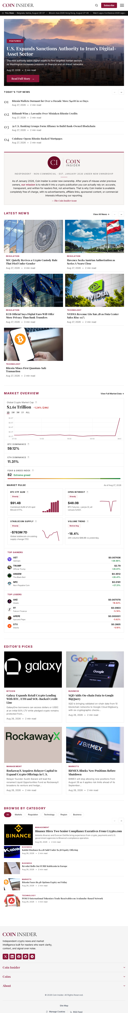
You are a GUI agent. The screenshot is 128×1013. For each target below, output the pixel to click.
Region (63, 814)
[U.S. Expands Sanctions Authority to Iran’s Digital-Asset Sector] (64, 52)
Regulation (33, 814)
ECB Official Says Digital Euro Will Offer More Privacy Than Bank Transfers (30, 315)
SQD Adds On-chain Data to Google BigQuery (91, 697)
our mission (28, 184)
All (7, 814)
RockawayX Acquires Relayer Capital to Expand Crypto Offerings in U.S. (31, 772)
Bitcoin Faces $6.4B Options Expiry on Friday (44, 882)
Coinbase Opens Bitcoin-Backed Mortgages (37, 138)
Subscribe (109, 5)
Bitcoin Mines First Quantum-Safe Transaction (26, 369)
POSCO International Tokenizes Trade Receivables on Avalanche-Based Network (62, 898)
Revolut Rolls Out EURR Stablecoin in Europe (44, 866)
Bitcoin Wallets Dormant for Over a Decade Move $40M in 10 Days (50, 101)
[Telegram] (32, 956)
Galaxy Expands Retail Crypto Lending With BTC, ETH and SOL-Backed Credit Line (32, 698)
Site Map (64, 1005)
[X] (5, 956)
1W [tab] (13, 412)
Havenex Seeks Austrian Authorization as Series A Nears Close (91, 261)
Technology (49, 814)
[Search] (97, 5)
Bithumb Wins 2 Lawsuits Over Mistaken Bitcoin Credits (45, 113)
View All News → (101, 214)
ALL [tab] (28, 412)
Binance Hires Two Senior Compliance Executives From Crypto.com (78, 831)
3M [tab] (17, 412)
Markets (18, 814)
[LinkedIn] (12, 956)
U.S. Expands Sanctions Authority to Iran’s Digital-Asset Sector (61, 51)
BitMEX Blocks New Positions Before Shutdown (92, 772)
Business (77, 814)
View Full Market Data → (112, 393)
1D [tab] (8, 412)
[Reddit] (25, 956)
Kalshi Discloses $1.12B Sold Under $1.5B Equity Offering (50, 849)
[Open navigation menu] (122, 5)
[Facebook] (19, 956)
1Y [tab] (22, 412)
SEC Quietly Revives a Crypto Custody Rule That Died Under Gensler (32, 261)
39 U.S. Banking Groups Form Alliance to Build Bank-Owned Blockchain (53, 126)
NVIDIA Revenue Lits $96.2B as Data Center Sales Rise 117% (93, 315)
